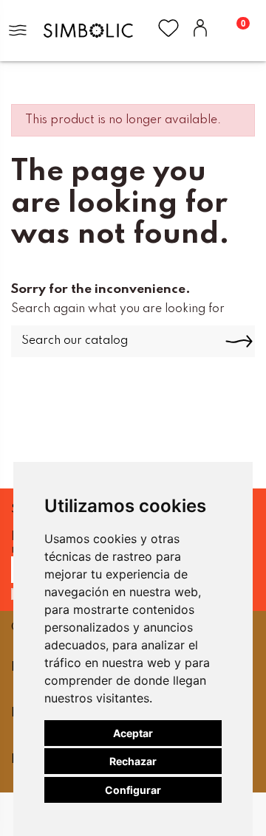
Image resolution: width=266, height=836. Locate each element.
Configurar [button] (133, 790)
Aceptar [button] (133, 733)
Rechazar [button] (133, 761)
